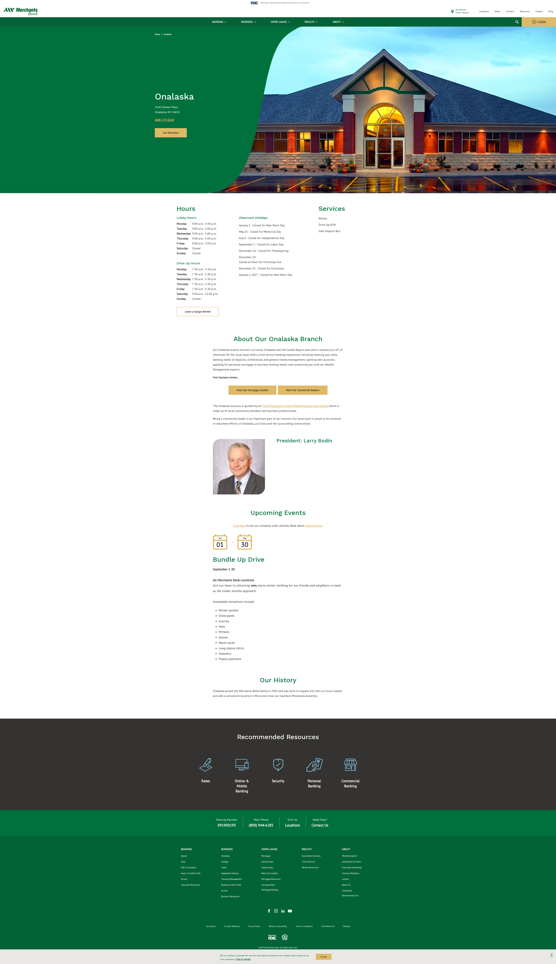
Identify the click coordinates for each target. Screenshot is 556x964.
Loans (224, 867)
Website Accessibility (278, 926)
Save (183, 861)
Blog (550, 11)
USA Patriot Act (327, 926)
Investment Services (311, 856)
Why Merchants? (349, 856)
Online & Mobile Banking (242, 786)
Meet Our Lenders (269, 873)
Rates (497, 11)
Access (184, 879)
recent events (313, 526)
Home (157, 34)
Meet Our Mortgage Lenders (252, 390)
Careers (539, 11)
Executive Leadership (352, 867)
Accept (323, 956)
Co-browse (211, 926)
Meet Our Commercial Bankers (302, 390)
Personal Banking (314, 783)
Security (278, 781)
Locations (484, 11)
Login (542, 22)
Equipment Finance (230, 873)
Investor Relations (350, 873)
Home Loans (279, 21)
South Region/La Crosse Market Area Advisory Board (295, 406)
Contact (510, 11)
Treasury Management (231, 879)
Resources (525, 11)
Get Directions (171, 132)
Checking (225, 856)
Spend (184, 856)
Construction (267, 861)
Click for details (243, 959)
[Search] (517, 22)
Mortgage (265, 856)
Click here (239, 526)
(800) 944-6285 (261, 825)
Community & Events (351, 861)
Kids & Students (188, 867)
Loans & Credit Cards (191, 873)
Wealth (309, 21)
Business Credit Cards (231, 884)
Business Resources (230, 896)
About (337, 21)
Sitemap (346, 926)
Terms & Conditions (304, 926)
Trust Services (308, 861)
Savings (224, 861)
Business (247, 21)
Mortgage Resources (271, 879)
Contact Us (320, 825)
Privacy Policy (254, 926)
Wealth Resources (310, 867)
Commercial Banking (350, 783)
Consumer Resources (190, 884)
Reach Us (346, 884)
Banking (217, 21)
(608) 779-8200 (164, 120)
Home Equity (267, 867)
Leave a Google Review (198, 311)
